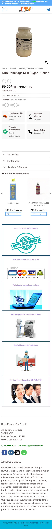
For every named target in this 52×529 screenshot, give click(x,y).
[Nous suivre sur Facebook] (4, 453)
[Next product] (4, 81)
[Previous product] (9, 81)
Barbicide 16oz (13, 203)
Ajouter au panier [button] (13, 214)
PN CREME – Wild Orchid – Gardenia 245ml (39, 204)
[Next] (49, 199)
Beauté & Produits (17, 69)
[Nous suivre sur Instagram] (11, 453)
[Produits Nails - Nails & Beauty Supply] (26, 9)
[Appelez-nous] (24, 453)
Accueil (5, 69)
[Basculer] (4, 155)
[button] (4, 9)
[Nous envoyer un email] (17, 453)
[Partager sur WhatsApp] (4, 105)
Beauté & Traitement (35, 69)
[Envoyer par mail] (18, 105)
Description (13, 154)
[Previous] (2, 199)
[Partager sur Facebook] (9, 105)
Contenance (13, 161)
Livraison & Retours (17, 167)
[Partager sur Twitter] (13, 105)
